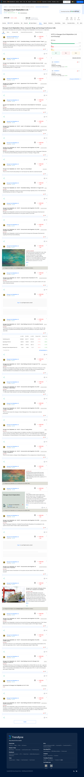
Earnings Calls (15, 32)
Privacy (44, 755)
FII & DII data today (35, 749)
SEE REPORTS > (57, 70)
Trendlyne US (59, 759)
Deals (64, 23)
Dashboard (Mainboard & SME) (49, 745)
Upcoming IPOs (59, 745)
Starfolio (44, 759)
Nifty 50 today (11, 749)
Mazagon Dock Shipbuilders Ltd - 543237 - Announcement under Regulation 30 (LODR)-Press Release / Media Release (21, 387)
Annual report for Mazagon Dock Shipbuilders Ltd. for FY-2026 (16, 685)
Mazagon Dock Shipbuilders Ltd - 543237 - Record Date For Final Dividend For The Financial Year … (22, 105)
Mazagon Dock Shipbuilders (11, 495)
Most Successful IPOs (47, 746)
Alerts (21, 1)
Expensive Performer (11, 12)
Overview (4, 23)
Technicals (50, 23)
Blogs (16, 745)
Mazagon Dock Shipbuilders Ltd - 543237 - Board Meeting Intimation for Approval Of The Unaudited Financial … (21, 364)
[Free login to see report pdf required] (23, 504)
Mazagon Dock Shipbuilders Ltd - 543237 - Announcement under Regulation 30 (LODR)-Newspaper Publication (21, 148)
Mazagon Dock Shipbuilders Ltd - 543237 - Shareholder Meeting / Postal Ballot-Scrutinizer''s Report (23, 41)
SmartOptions (50, 759)
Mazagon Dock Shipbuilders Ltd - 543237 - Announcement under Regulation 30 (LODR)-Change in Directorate (21, 619)
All (3, 32)
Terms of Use (50, 755)
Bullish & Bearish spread (34, 754)
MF (26, 1)
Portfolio (49, 1)
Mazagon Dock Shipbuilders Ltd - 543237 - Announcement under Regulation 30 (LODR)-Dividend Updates (21, 640)
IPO (77, 23)
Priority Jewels (64, 751)
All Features (24, 745)
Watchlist (54, 1)
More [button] (58, 1)
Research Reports (39, 32)
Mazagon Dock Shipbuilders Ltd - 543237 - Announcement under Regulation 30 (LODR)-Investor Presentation (19, 567)
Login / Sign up (80, 1)
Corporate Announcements (26, 32)
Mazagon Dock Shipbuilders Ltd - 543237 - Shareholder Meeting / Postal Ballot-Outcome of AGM (23, 63)
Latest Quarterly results (26, 749)
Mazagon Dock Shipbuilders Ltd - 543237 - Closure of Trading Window (17, 429)
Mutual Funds (25, 754)
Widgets (18, 759)
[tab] (66, 58)
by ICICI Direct (54, 66)
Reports (29, 1)
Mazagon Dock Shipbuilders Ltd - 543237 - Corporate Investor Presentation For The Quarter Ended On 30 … (20, 278)
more (25, 721)
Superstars (44, 1)
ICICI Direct (10, 506)
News (40, 23)
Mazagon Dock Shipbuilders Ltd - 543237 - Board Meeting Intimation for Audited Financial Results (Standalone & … (21, 703)
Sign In (18, 302)
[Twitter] (73, 771)
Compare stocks (12, 759)
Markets (4, 1)
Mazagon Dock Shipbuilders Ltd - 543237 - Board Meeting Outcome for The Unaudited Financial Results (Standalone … (23, 325)
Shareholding (57, 23)
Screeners (34, 1)
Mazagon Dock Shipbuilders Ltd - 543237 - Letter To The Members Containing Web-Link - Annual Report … (21, 127)
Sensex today (18, 749)
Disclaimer (56, 755)
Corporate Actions (71, 23)
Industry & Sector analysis (13, 754)
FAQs (19, 745)
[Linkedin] (76, 771)
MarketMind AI (12, 1)
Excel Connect (32, 759)
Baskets (17, 1)
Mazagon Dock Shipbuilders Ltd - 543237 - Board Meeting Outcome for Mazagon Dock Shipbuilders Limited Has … (21, 662)
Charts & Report (33, 23)
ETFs (21, 754)
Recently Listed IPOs (67, 745)
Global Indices (11, 755)
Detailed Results (43, 350)
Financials (26, 23)
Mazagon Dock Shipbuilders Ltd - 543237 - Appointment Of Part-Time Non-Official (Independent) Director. (20, 84)
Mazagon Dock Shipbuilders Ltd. (13, 36)
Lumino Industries (46, 751)
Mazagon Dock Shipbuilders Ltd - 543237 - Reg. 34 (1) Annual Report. (17, 168)
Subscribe (39, 1)
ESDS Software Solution (56, 751)
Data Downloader (24, 759)
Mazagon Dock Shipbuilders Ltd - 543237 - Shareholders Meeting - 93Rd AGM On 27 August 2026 (23, 187)
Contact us (11, 745)
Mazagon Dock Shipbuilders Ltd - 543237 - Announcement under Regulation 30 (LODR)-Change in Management (21, 409)
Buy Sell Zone (16, 23)
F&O (24, 1)
